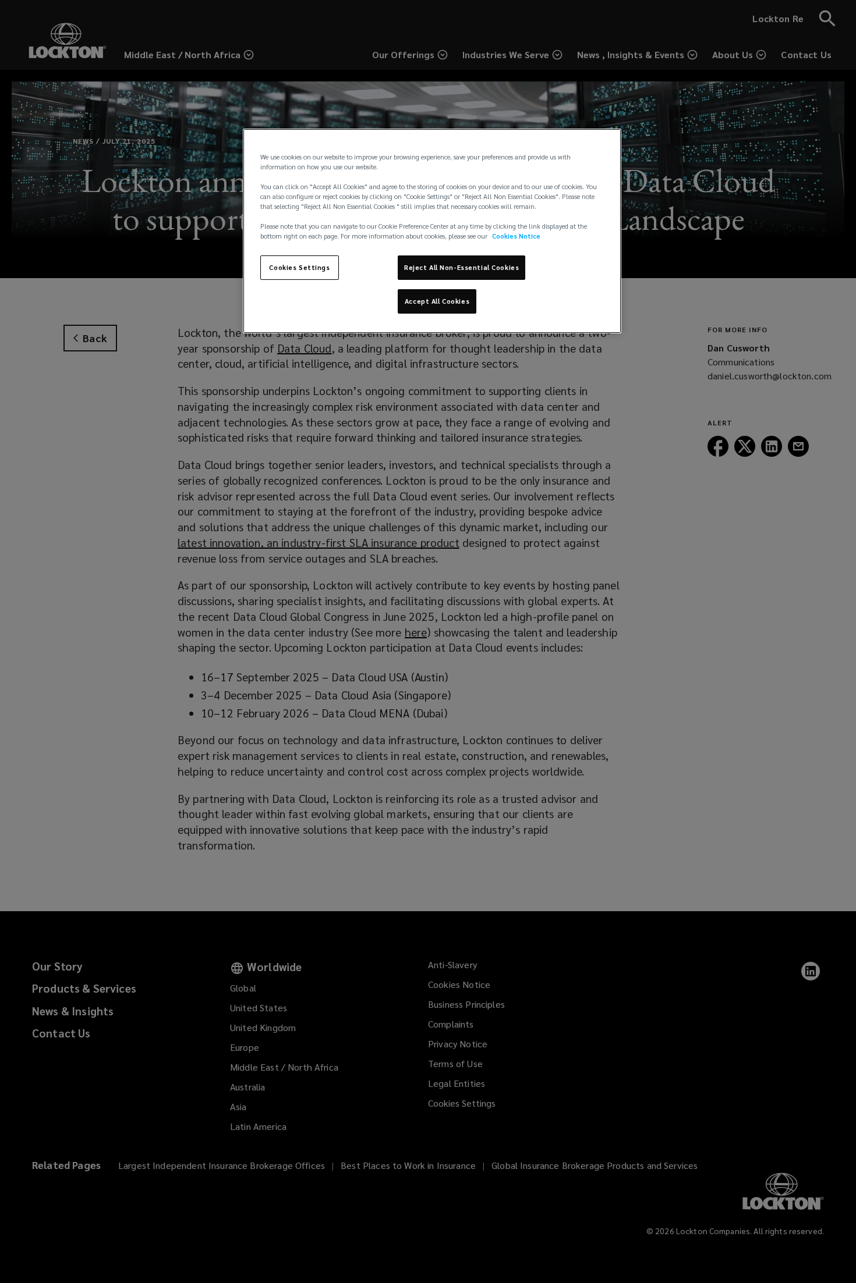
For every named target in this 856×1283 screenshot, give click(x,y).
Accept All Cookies (437, 301)
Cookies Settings (299, 267)
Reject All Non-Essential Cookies (461, 267)
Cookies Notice (516, 236)
